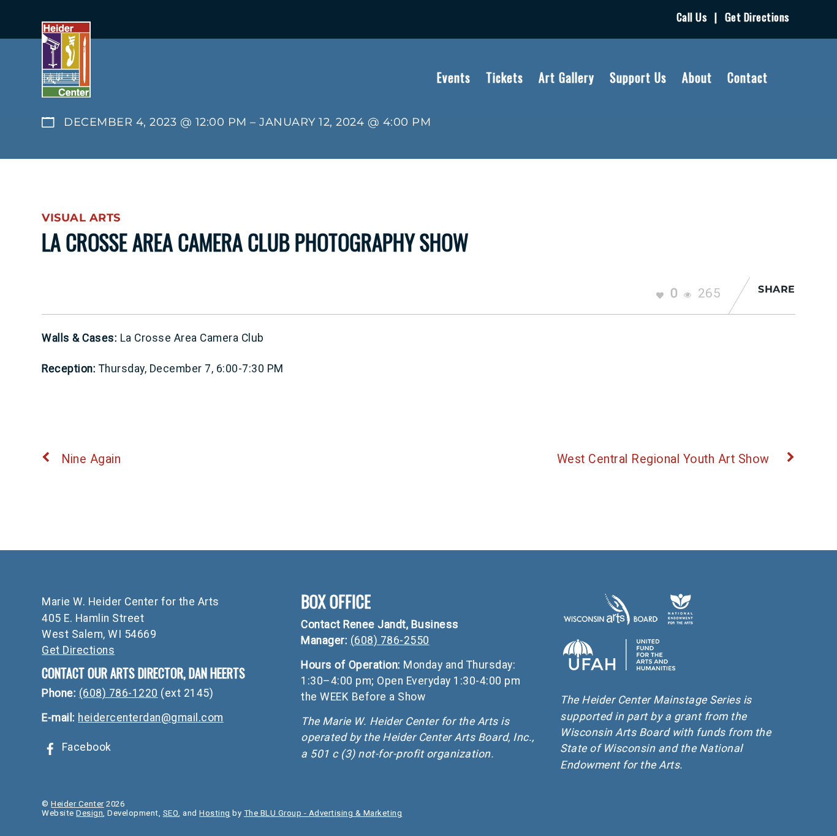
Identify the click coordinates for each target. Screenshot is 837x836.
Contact (747, 77)
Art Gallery (566, 77)
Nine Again (91, 459)
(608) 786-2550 (390, 640)
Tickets (504, 77)
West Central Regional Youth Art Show (663, 459)
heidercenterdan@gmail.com (151, 717)
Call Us (691, 17)
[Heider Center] (66, 90)
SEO (171, 813)
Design (89, 813)
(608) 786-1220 (118, 693)
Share (776, 289)
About (697, 77)
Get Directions (757, 17)
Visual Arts (81, 217)
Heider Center (77, 803)
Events (454, 77)
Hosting (214, 813)
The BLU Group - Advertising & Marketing (323, 813)
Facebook (85, 747)
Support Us (638, 77)
